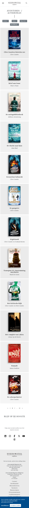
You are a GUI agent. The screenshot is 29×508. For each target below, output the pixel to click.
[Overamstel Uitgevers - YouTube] (24, 436)
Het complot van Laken (14, 334)
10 (19, 408)
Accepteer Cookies (15, 505)
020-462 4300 (14, 470)
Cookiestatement (14, 494)
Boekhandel (14, 483)
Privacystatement (14, 492)
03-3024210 (14, 478)
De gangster (14, 208)
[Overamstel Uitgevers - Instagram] (10, 436)
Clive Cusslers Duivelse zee (14, 52)
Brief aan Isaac (14, 83)
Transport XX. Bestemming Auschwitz (14, 271)
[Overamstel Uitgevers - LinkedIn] (5, 436)
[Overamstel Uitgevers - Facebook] (14, 436)
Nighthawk (14, 239)
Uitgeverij (23, 21)
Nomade (14, 366)
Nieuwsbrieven (14, 485)
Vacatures (14, 488)
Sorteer (5, 21)
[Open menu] (3, 3)
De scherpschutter (14, 397)
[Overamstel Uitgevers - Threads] (14, 439)
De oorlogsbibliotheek (14, 114)
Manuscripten (14, 490)
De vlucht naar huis (14, 146)
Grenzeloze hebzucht (14, 177)
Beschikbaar (14, 24)
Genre (14, 21)
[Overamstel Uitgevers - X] (19, 436)
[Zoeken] (26, 3)
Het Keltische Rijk (14, 303)
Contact (14, 481)
